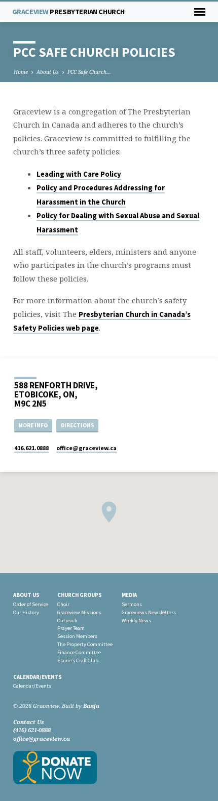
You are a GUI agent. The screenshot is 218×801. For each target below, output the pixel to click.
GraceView (68, 11)
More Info (33, 425)
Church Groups (79, 594)
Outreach (67, 620)
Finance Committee (79, 652)
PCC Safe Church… (89, 71)
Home (21, 71)
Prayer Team (71, 628)
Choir (63, 604)
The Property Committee (85, 644)
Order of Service (30, 604)
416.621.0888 (31, 448)
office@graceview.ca (41, 738)
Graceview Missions (79, 612)
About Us (48, 71)
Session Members (77, 636)
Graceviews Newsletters (149, 612)
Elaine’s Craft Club (77, 660)
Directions (77, 425)
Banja (91, 705)
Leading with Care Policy (79, 174)
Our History (26, 612)
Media (129, 594)
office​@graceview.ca (86, 448)
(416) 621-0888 (32, 730)
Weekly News (136, 620)
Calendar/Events (37, 676)
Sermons (132, 604)
